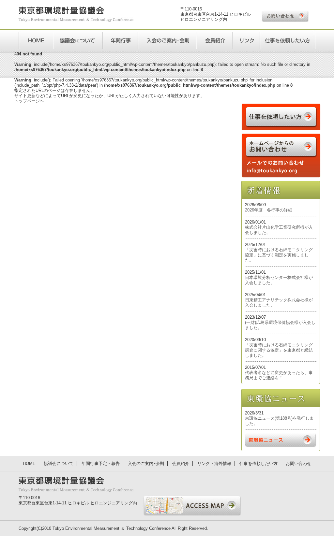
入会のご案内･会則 (146, 463)
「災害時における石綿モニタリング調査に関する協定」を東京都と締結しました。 (279, 350)
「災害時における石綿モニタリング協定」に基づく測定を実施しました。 (279, 255)
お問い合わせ (298, 463)
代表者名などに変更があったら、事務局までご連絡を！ (279, 375)
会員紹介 (180, 463)
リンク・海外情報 (214, 463)
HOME (29, 463)
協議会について (58, 463)
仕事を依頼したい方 (258, 463)
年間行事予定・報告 (101, 463)
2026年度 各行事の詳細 (268, 210)
